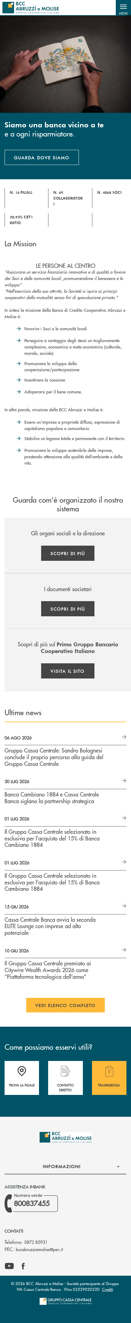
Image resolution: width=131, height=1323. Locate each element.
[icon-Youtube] (9, 1266)
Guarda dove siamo (41, 157)
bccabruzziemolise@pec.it (39, 1249)
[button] (123, 7)
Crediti (107, 1289)
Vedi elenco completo (65, 1005)
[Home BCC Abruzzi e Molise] (30, 7)
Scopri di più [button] (68, 553)
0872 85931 (36, 1242)
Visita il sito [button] (68, 671)
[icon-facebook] (23, 1266)
